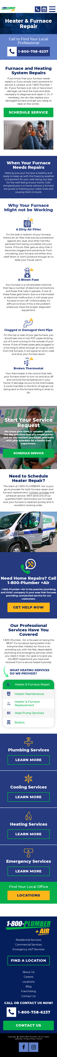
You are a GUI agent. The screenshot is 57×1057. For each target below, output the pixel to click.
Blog (29, 986)
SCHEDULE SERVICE (28, 112)
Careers (28, 976)
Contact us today (39, 492)
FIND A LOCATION (28, 960)
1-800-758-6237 (34, 1012)
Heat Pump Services (29, 713)
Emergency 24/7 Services (28, 949)
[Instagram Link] (33, 1047)
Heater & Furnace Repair (32, 684)
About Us (29, 972)
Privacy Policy (29, 1039)
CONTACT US (28, 1025)
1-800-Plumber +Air (28, 582)
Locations (28, 981)
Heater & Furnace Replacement (27, 703)
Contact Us (28, 996)
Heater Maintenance (29, 694)
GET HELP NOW (28, 607)
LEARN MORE (28, 760)
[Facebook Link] (23, 1047)
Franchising (28, 991)
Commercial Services (28, 944)
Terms (39, 1039)
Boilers (20, 722)
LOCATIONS (28, 895)
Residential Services (28, 939)
